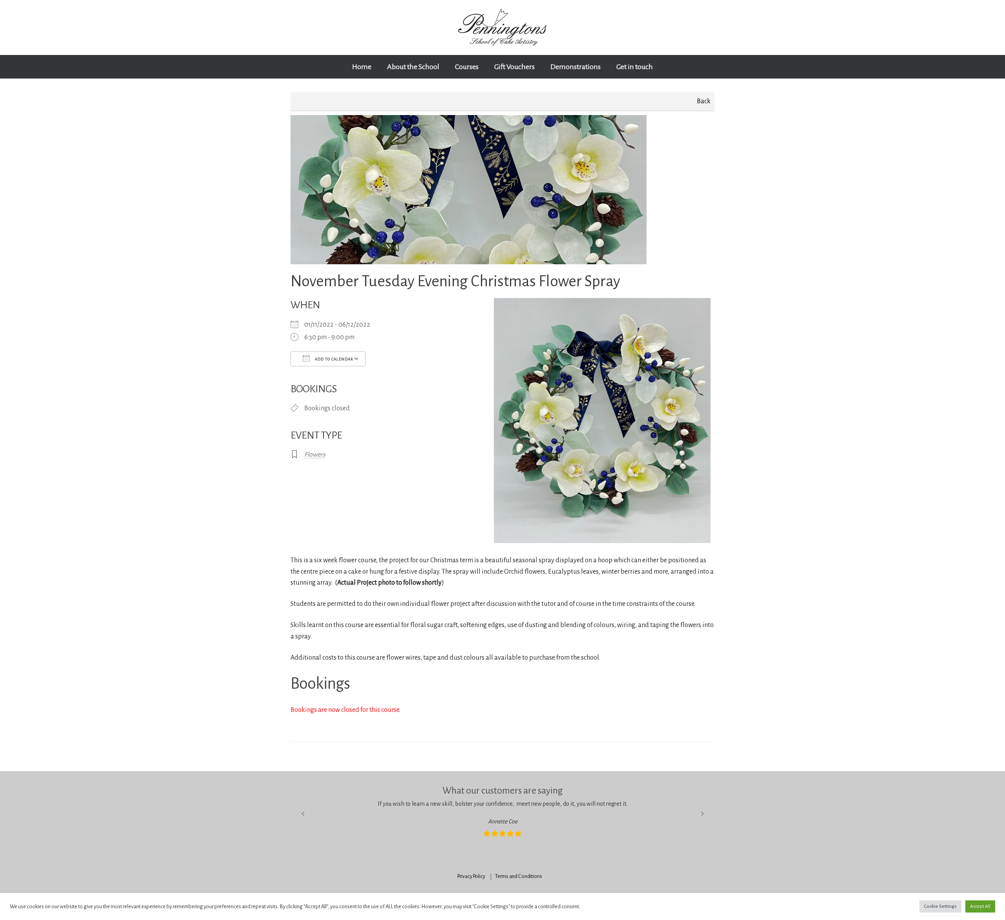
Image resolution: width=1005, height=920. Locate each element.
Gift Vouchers (514, 67)
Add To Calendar (333, 359)
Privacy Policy (471, 876)
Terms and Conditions (518, 876)
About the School (413, 67)
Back (704, 101)
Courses (467, 67)
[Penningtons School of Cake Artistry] (502, 27)
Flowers (314, 454)
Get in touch (634, 67)
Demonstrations (575, 67)
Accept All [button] (980, 906)
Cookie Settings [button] (940, 906)
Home (361, 67)
